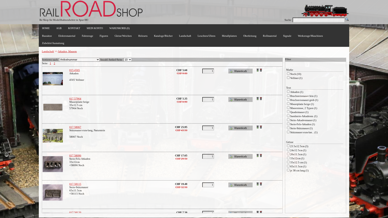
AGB (59, 28)
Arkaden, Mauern (67, 51)
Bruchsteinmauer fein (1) (303, 95)
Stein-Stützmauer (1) (301, 128)
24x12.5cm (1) (298, 150)
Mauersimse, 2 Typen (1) (303, 108)
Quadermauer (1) (299, 112)
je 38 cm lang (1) (299, 170)
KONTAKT (74, 28)
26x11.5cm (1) (298, 154)
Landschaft (48, 51)
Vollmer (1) (296, 78)
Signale (287, 35)
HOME (46, 28)
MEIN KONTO (95, 28)
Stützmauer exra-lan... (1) (303, 132)
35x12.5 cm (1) (298, 162)
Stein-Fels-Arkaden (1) (302, 124)
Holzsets (143, 35)
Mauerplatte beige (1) (302, 104)
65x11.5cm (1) (298, 166)
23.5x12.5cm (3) (299, 146)
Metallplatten (229, 35)
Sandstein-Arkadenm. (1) (303, 116)
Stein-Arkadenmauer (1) (303, 120)
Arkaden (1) (296, 91)
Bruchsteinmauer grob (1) (304, 100)
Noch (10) (295, 73)
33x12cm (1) (297, 158)
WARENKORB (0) (119, 28)
